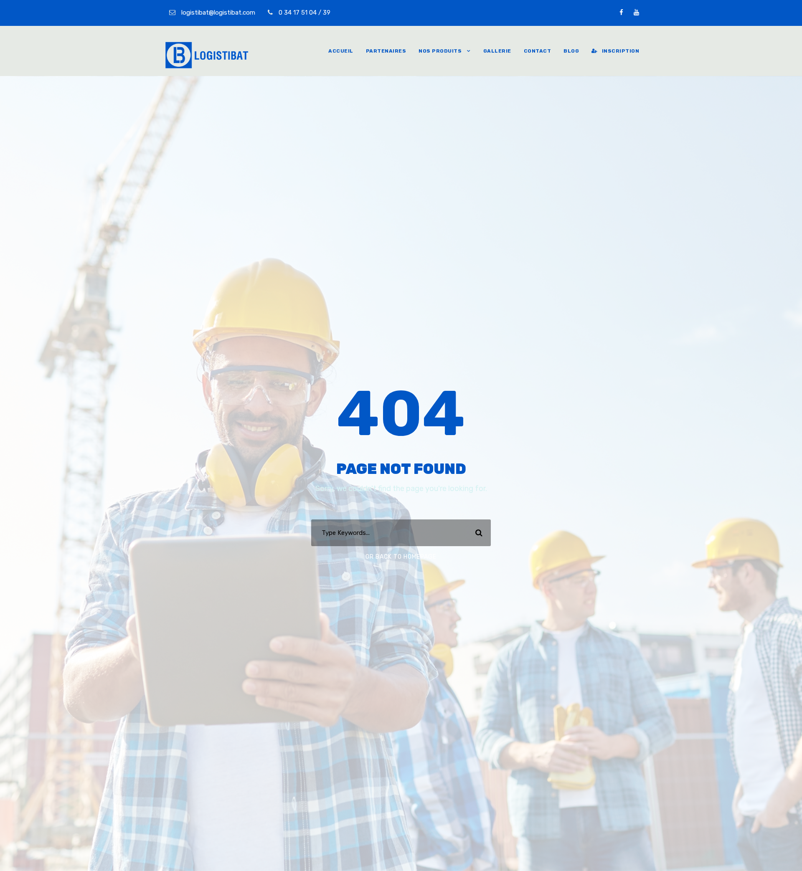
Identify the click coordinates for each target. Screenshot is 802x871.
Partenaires (386, 51)
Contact (537, 51)
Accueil (340, 51)
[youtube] (636, 12)
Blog (571, 51)
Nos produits (440, 51)
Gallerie (497, 51)
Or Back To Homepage (401, 556)
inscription (620, 51)
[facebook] (621, 12)
